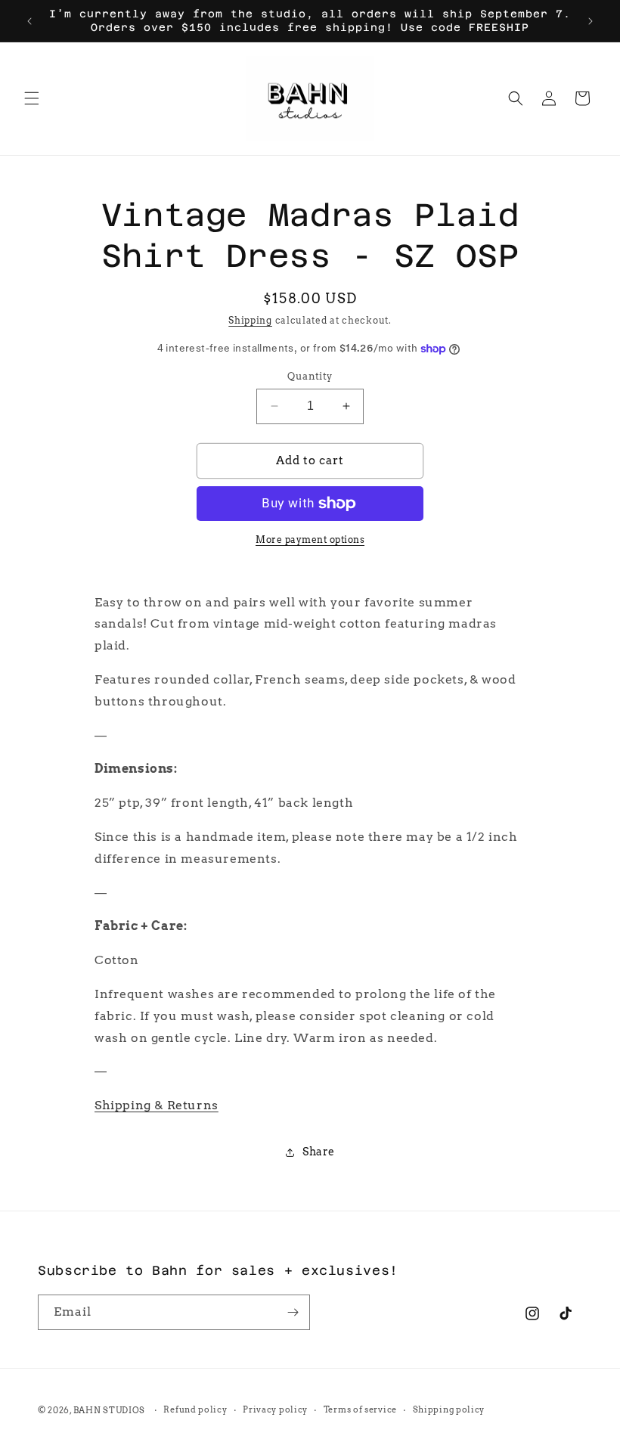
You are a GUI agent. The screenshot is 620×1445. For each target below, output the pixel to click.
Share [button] (318, 1152)
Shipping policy (449, 1409)
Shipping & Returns (157, 1105)
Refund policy (195, 1409)
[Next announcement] (590, 21)
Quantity (309, 376)
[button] (31, 98)
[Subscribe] (292, 1312)
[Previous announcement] (29, 21)
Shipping (250, 320)
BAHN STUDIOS (109, 1410)
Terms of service (360, 1409)
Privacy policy (275, 1409)
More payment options (310, 539)
